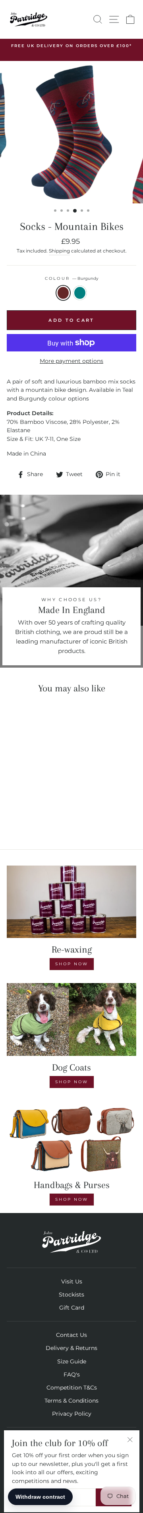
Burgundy (63, 293)
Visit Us (71, 1281)
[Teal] (36, 821)
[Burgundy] (27, 821)
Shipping (59, 251)
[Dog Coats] (71, 1019)
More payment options (71, 361)
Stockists (71, 1294)
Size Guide (71, 1361)
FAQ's (72, 1374)
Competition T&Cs (71, 1387)
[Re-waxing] (71, 902)
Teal (80, 293)
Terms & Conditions (71, 1400)
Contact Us (71, 1335)
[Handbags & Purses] (71, 1137)
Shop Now (71, 963)
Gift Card (71, 1307)
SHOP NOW (71, 1081)
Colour (71, 278)
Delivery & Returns (71, 1348)
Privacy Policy (71, 1413)
